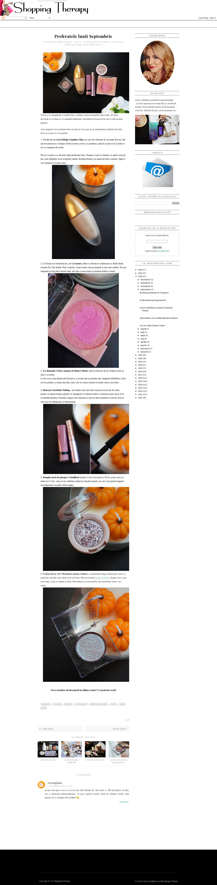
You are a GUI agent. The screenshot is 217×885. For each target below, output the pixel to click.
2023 (140, 355)
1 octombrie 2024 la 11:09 (60, 786)
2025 (140, 273)
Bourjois (87, 42)
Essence (106, 42)
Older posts (47, 729)
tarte (86, 45)
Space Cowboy (102, 577)
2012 (140, 391)
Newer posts (119, 729)
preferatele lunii (73, 45)
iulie (143, 332)
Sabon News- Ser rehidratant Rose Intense (159, 318)
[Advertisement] (109, 860)
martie (144, 345)
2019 (140, 368)
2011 (140, 394)
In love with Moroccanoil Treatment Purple (154, 100)
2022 (140, 358)
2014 (140, 385)
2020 (140, 365)
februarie (145, 348)
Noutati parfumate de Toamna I (154, 293)
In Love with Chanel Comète (152, 325)
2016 (140, 378)
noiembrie (146, 283)
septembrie (146, 289)
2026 (140, 270)
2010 (140, 398)
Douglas (97, 42)
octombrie (146, 286)
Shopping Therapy (62, 881)
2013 (140, 388)
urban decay (96, 45)
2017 (140, 375)
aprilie (144, 342)
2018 (140, 371)
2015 (140, 381)
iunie (143, 335)
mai (142, 339)
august (144, 329)
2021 (140, 362)
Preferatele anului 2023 (95, 760)
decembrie (146, 279)
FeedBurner (163, 251)
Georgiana (55, 783)
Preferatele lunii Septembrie (153, 300)
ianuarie (145, 352)
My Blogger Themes (169, 881)
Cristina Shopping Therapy (59, 42)
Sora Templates (150, 881)
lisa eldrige (117, 42)
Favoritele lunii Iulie (48, 760)
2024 (140, 276)
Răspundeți (124, 802)
